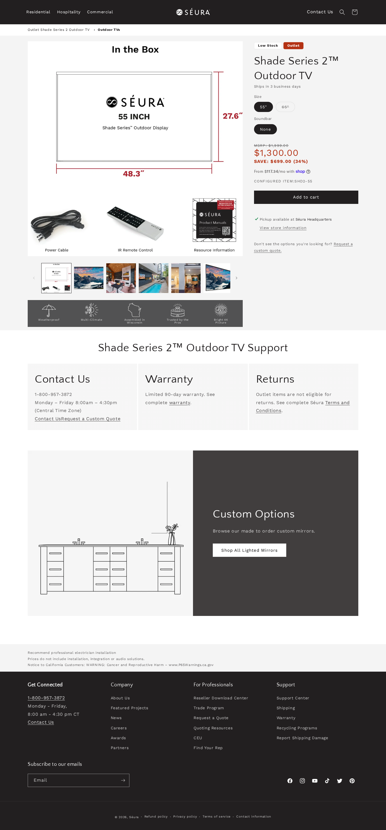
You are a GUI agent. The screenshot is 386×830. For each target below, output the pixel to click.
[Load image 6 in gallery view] (218, 278)
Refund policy (156, 816)
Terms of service (217, 816)
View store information (283, 228)
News (116, 717)
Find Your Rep (208, 747)
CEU (198, 738)
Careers (119, 728)
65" (288, 108)
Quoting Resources (213, 728)
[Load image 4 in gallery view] (153, 278)
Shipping (286, 708)
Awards (118, 738)
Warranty (286, 717)
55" (263, 107)
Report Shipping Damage (302, 738)
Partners (120, 747)
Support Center (293, 698)
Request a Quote (211, 717)
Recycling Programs (297, 728)
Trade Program (209, 708)
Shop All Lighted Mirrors (249, 550)
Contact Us (320, 11)
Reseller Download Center (221, 698)
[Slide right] (236, 278)
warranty (179, 402)
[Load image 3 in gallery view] (121, 278)
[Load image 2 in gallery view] (89, 278)
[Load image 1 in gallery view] (56, 278)
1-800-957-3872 (46, 697)
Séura (134, 817)
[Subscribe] (123, 780)
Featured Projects (129, 708)
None (265, 129)
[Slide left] (34, 278)
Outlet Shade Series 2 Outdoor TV (59, 30)
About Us (120, 698)
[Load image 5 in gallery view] (186, 278)
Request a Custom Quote (90, 418)
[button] (38, 12)
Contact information (253, 816)
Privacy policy (185, 816)
